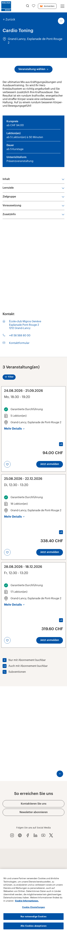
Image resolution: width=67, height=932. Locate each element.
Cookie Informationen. (27, 901)
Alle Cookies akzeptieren (33, 926)
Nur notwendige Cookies (33, 916)
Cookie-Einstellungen (33, 907)
